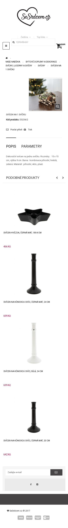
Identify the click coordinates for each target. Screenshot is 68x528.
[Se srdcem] (34, 16)
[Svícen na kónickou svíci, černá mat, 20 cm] (34, 412)
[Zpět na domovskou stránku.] (6, 58)
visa (21, 518)
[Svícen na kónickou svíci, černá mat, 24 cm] (34, 274)
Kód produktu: (12, 119)
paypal (29, 518)
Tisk (30, 129)
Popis (11, 146)
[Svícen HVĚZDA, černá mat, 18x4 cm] (34, 204)
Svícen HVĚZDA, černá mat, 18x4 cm (22, 232)
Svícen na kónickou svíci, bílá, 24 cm (23, 371)
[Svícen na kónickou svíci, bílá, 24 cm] (34, 343)
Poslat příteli (16, 129)
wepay (46, 518)
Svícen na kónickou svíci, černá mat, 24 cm (26, 302)
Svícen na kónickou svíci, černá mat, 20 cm (26, 440)
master (38, 518)
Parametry (31, 146)
